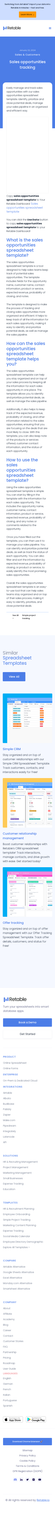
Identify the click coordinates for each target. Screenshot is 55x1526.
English (7, 1378)
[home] (25, 28)
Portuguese (10, 1400)
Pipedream (9, 1125)
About (6, 1308)
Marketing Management (17, 1173)
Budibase (8, 1104)
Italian (6, 1395)
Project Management (15, 1167)
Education (9, 1189)
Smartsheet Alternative (16, 1289)
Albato (7, 1098)
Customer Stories (13, 1341)
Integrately (9, 1131)
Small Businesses (13, 1178)
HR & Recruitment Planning (18, 1209)
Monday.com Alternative (17, 1283)
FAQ (5, 1346)
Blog (5, 1325)
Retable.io (43, 1500)
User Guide (9, 1368)
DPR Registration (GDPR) (27, 1471)
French (7, 1389)
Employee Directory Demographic (23, 1242)
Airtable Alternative (14, 1266)
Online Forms (10, 1068)
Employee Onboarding (16, 1214)
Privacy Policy (27, 1455)
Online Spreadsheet (15, 1063)
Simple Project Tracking (16, 1220)
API (4, 1142)
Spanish (8, 1405)
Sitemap (27, 1450)
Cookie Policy (27, 1461)
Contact (8, 1336)
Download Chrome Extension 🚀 (28, 1441)
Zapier (7, 1114)
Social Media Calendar (16, 1236)
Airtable (7, 1093)
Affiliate (7, 1314)
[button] (50, 28)
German (8, 1384)
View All (14, 677)
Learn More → (27, 14)
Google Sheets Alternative (18, 1272)
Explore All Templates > (16, 1247)
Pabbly (7, 1109)
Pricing (7, 1357)
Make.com (9, 1120)
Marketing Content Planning (19, 1225)
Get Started (27, 1034)
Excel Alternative (12, 1277)
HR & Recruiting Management (20, 1162)
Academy (9, 1319)
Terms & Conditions (27, 1466)
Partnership (9, 1352)
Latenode (9, 1136)
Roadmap (9, 1363)
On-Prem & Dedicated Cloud (20, 1080)
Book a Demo (28, 1022)
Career (7, 1330)
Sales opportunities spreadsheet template (24, 207)
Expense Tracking (13, 1183)
